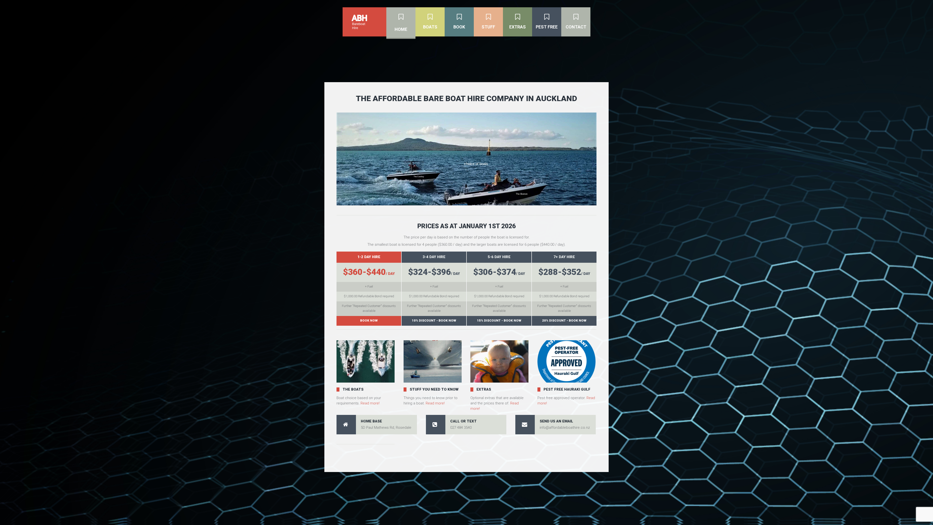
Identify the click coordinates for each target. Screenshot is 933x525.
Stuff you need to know (434, 389)
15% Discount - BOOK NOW (499, 320)
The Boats (353, 389)
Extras (483, 389)
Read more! (370, 403)
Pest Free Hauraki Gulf (567, 389)
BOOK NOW (369, 320)
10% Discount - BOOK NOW (434, 320)
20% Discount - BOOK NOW (564, 320)
